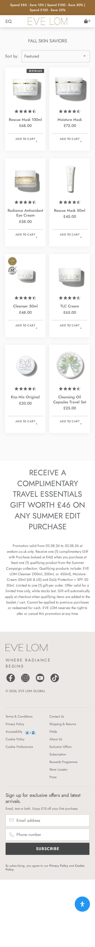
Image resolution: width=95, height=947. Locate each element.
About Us (55, 739)
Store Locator (58, 769)
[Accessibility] (30, 732)
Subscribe (47, 849)
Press (52, 777)
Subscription (57, 754)
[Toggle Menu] (9, 21)
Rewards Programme (63, 761)
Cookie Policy (15, 739)
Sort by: (11, 56)
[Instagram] (25, 682)
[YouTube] (40, 682)
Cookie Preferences (19, 746)
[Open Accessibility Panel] (82, 904)
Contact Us (56, 716)
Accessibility (14, 731)
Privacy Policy (15, 724)
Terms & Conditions (19, 716)
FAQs (53, 731)
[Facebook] (11, 682)
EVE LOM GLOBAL (31, 691)
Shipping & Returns (62, 724)
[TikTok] (55, 682)
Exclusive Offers (60, 746)
